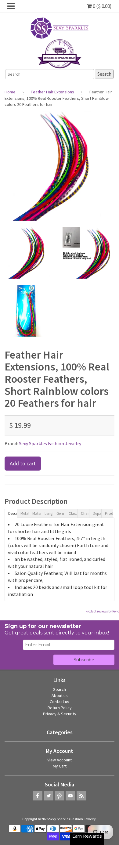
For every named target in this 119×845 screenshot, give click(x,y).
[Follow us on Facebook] (37, 795)
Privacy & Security (59, 714)
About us (60, 695)
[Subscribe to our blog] (81, 795)
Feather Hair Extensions (52, 92)
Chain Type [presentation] (85, 513)
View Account (59, 760)
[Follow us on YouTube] (70, 795)
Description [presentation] (12, 513)
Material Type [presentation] (36, 513)
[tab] (11, 513)
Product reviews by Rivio (102, 611)
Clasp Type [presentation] (73, 513)
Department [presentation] (97, 513)
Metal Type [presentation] (24, 513)
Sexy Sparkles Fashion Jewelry (50, 443)
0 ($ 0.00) (102, 6)
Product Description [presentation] (109, 513)
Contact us (59, 701)
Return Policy (60, 707)
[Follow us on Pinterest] (59, 795)
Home (10, 92)
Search (59, 689)
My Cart (60, 766)
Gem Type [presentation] (60, 513)
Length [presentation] (49, 513)
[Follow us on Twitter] (48, 795)
